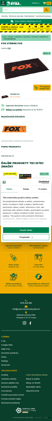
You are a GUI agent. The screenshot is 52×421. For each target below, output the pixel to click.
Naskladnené (29, 16)
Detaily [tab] (26, 189)
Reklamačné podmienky (10, 403)
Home (4, 37)
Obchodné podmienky (9, 353)
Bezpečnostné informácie (13, 116)
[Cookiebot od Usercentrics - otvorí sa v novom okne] (38, 182)
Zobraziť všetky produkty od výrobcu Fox (17, 141)
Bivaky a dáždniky (15, 37)
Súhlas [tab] (9, 189)
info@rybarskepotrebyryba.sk (26, 309)
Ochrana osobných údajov (11, 399)
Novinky (5, 16)
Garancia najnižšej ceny (10, 383)
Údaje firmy (5, 349)
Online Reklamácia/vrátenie (37, 375)
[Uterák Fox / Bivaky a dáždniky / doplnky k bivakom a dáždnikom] (5, 97)
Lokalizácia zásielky (8, 379)
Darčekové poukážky (9, 387)
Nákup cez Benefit (33, 383)
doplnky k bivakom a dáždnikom (35, 37)
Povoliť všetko (26, 230)
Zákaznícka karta (32, 391)
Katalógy (4, 361)
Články (3, 357)
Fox (9, 48)
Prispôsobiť (25, 237)
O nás (3, 341)
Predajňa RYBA (6, 345)
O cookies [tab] (42, 189)
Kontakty (4, 375)
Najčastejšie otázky (33, 387)
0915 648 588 (26, 303)
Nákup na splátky (14, 110)
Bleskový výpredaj (16, 16)
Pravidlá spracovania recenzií (12, 395)
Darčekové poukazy (43, 16)
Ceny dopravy (6, 391)
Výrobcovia (5, 365)
